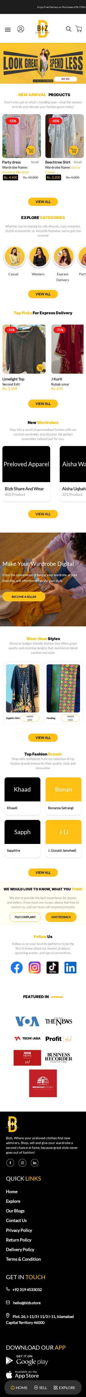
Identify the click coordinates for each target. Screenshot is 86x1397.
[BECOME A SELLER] (23, 593)
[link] (42, 29)
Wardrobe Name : (15, 169)
